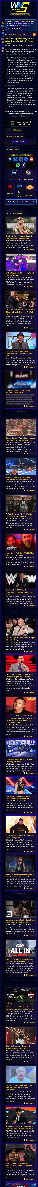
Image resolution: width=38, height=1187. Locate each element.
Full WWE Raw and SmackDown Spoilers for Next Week (18, 391)
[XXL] (27, 34)
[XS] (14, 34)
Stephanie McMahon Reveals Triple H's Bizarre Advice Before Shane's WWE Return (20, 312)
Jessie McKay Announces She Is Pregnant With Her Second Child (18, 797)
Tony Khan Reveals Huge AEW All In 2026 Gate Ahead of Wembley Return (19, 1128)
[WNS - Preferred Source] (21, 123)
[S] (17, 34)
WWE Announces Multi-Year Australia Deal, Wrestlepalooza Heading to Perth (20, 1008)
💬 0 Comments (29, 250)
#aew (15, 142)
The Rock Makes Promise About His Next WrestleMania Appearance (19, 237)
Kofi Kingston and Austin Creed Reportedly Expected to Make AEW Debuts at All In (19, 1166)
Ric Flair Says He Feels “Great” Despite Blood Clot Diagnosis (20, 639)
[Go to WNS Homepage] (20, 7)
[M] (19, 34)
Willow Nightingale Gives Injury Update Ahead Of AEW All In (20, 274)
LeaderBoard (29, 195)
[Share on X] (23, 165)
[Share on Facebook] (20, 159)
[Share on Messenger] (26, 159)
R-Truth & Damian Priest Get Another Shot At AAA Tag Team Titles (19, 515)
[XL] (23, 34)
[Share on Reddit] (31, 159)
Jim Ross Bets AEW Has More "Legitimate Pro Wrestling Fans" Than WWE (20, 592)
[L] (21, 34)
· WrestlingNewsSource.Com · (20, 14)
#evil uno (23, 142)
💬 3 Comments (29, 693)
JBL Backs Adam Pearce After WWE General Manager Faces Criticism (19, 676)
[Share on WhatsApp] (18, 165)
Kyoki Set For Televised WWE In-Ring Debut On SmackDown (20, 554)
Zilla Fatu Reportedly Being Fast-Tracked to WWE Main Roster (18, 1047)
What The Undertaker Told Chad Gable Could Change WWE (20, 837)
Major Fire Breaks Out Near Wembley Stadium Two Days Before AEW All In (19, 960)
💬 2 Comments (29, 1179)
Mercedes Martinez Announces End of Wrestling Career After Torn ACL (20, 876)
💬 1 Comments (29, 367)
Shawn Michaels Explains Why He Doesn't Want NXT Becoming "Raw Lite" (19, 353)
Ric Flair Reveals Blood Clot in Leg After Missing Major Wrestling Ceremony (19, 1087)
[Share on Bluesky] (15, 159)
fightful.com (17, 130)
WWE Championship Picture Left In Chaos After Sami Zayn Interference (19, 478)
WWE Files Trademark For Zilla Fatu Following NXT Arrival (19, 761)
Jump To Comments (13, 180)
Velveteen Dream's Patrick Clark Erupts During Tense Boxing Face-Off (20, 921)
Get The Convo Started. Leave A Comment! (21, 202)
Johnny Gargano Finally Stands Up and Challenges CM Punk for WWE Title (20, 439)
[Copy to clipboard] (10, 159)
